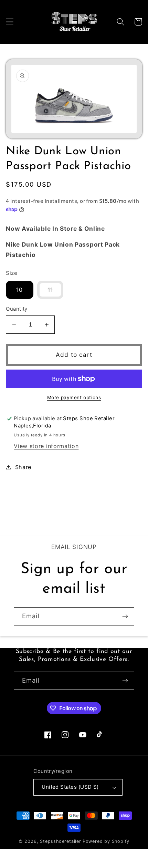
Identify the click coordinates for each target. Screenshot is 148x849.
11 (55, 292)
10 (19, 289)
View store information (46, 446)
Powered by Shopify (106, 841)
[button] (10, 22)
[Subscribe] (125, 616)
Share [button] (23, 467)
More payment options (74, 397)
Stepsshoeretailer (60, 841)
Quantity (17, 309)
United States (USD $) (70, 787)
